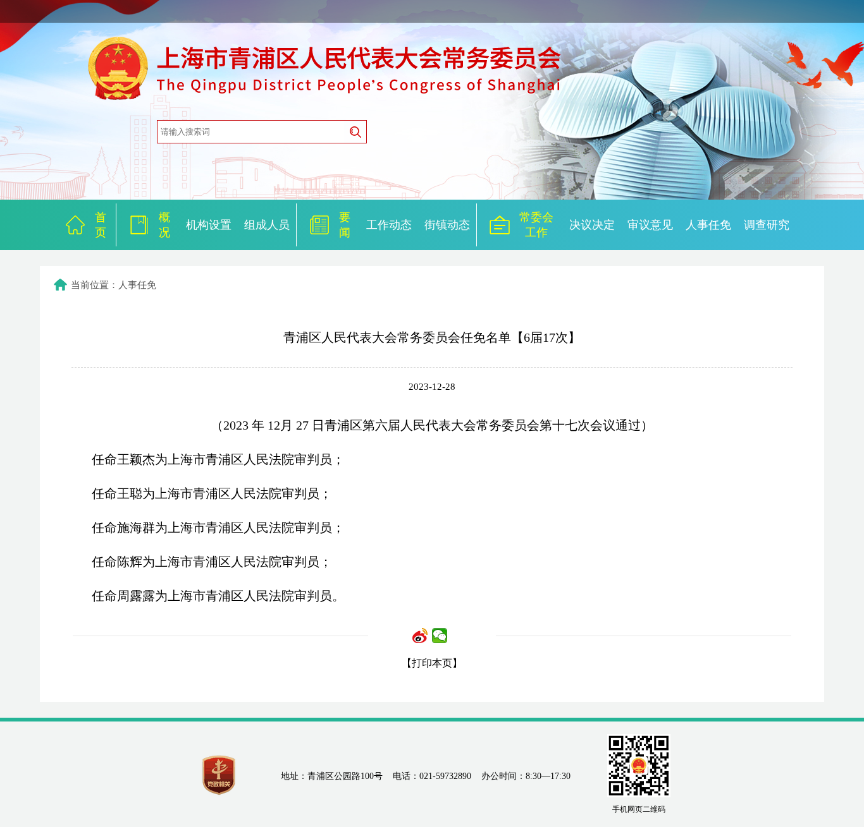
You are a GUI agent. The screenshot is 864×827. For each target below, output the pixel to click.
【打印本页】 (432, 663)
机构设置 (208, 225)
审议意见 (650, 225)
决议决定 (592, 225)
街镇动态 (447, 225)
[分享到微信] (440, 635)
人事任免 (708, 225)
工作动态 (389, 225)
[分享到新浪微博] (420, 635)
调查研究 (766, 225)
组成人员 (267, 225)
